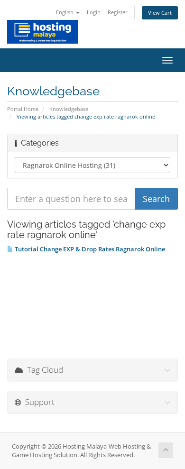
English (65, 12)
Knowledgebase (68, 108)
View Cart (160, 12)
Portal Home (22, 108)
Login (94, 12)
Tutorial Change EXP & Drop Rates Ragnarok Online (89, 249)
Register (118, 12)
